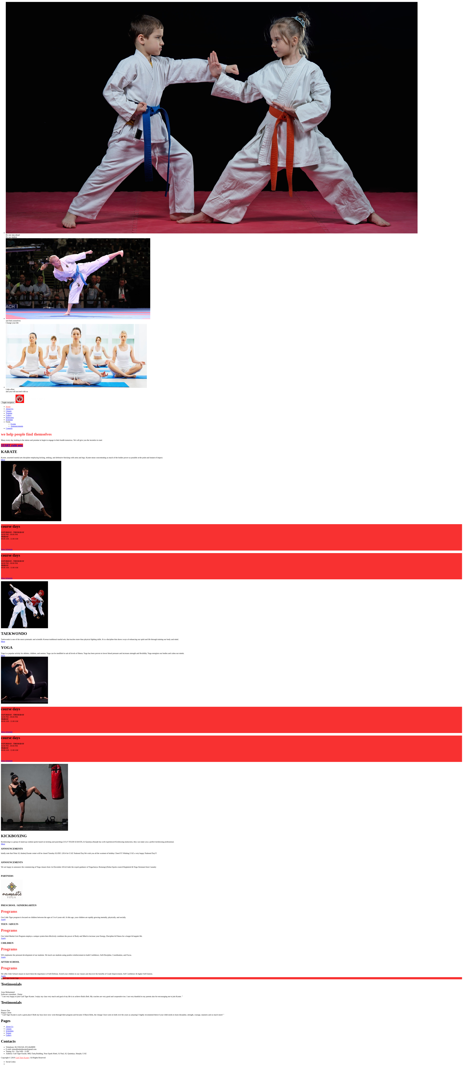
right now (12, 445)
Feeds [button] (8, 422)
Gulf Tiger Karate (22, 1058)
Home (8, 407)
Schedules (10, 1031)
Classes (8, 411)
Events (13, 424)
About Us (9, 409)
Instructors (10, 417)
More (3, 460)
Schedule (9, 420)
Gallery (8, 415)
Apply (3, 919)
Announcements (17, 426)
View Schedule (7, 549)
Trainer (8, 1033)
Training (9, 413)
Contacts (9, 428)
